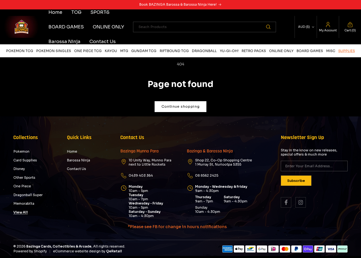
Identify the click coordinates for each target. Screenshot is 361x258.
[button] (76, 12)
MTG (124, 51)
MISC (330, 51)
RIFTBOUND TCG (174, 51)
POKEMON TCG (19, 51)
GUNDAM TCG (143, 51)
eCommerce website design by (79, 251)
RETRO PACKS (254, 51)
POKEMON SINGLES (53, 51)
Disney (19, 169)
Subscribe (296, 181)
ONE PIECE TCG (88, 51)
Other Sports (24, 177)
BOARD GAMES (309, 51)
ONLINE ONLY (281, 51)
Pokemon (21, 151)
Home (72, 151)
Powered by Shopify (30, 251)
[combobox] (204, 27)
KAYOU (111, 51)
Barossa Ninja (78, 160)
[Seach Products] (271, 27)
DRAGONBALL (204, 51)
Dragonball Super (28, 195)
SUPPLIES (346, 51)
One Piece (22, 186)
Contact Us (76, 169)
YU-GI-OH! (229, 51)
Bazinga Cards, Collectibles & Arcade (59, 246)
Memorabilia (23, 203)
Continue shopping (180, 106)
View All (20, 212)
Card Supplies (25, 160)
